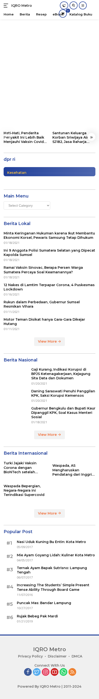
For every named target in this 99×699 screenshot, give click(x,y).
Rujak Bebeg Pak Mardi (37, 616)
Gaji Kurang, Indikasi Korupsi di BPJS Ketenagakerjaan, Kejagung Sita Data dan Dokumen (60, 373)
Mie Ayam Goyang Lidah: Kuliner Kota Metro (56, 555)
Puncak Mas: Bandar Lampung (44, 603)
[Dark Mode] (64, 5)
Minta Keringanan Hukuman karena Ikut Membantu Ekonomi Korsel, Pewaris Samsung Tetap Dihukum (49, 235)
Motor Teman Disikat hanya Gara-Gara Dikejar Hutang (44, 321)
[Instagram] (46, 672)
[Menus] (7, 5)
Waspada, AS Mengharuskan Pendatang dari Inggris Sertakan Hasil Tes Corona (73, 470)
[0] (63, 13)
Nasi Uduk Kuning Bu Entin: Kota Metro (51, 542)
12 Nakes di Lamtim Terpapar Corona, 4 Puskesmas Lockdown (49, 287)
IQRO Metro (21, 5)
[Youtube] (54, 672)
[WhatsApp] (63, 672)
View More (48, 341)
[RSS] (72, 672)
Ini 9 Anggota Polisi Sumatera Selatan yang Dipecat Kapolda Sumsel (49, 252)
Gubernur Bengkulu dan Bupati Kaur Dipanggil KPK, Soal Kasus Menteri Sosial (63, 412)
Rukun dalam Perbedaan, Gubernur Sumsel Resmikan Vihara (42, 304)
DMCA (77, 656)
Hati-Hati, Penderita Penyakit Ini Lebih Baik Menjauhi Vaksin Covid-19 (24, 137)
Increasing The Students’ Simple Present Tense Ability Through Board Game (53, 587)
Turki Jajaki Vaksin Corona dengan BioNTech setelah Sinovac (20, 467)
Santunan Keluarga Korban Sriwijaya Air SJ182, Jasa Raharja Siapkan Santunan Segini (70, 137)
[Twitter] (37, 672)
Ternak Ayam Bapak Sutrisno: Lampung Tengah (52, 570)
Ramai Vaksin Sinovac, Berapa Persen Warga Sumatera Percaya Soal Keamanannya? (43, 269)
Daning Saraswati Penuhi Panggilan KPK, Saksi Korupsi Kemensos (63, 393)
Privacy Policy (30, 656)
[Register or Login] (83, 5)
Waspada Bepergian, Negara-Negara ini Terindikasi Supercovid (24, 490)
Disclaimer (57, 656)
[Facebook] (28, 672)
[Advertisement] (49, 71)
